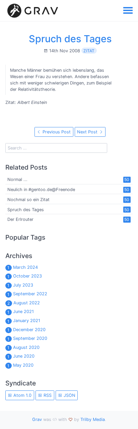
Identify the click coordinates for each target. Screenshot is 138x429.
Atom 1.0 (21, 395)
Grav (37, 419)
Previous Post (56, 131)
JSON (68, 395)
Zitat (88, 50)
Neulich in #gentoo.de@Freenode (41, 189)
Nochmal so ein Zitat (28, 199)
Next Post (88, 131)
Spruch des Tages (70, 39)
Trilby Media (92, 419)
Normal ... (17, 179)
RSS (47, 395)
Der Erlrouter (20, 219)
